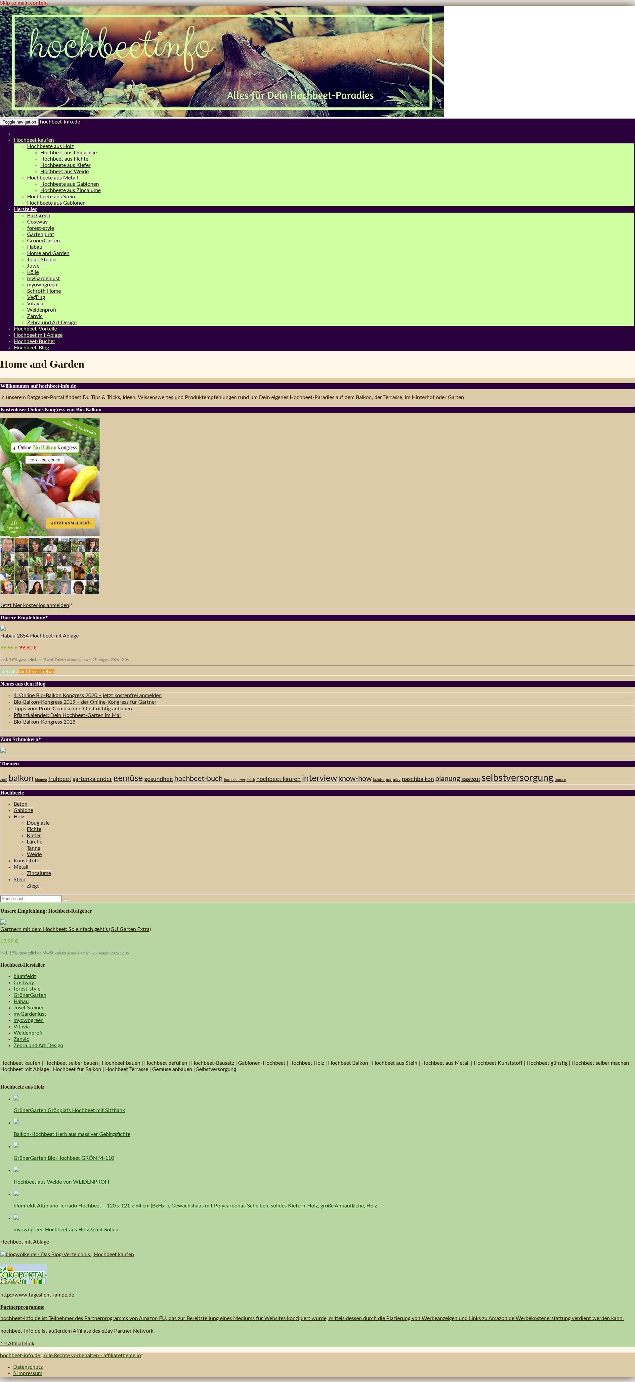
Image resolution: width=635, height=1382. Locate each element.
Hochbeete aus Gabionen (69, 184)
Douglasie (38, 823)
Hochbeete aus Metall (52, 177)
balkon (21, 778)
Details (8, 671)
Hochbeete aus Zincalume (70, 190)
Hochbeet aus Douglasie (68, 152)
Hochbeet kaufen (34, 140)
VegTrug (36, 297)
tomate (560, 780)
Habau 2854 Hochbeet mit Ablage (39, 636)
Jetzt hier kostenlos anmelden (34, 605)
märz (397, 780)
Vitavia (35, 303)
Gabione (23, 810)
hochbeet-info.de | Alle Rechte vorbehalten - (52, 1355)
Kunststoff (26, 860)
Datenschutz (28, 1367)
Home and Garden (48, 253)
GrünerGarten (43, 240)
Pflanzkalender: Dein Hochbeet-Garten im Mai (67, 715)
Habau (34, 247)
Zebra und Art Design (52, 322)
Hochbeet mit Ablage (38, 335)
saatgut (470, 779)
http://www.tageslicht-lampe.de (37, 1295)
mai (389, 780)
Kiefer (34, 835)
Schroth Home (44, 291)
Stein (19, 879)
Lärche (34, 842)
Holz (19, 816)
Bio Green (38, 215)
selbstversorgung (517, 778)
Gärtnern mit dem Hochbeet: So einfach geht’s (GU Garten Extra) (75, 929)
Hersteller (25, 209)
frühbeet (59, 779)
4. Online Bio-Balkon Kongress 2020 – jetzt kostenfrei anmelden (88, 695)
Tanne (33, 848)
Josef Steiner (42, 259)
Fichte (34, 829)
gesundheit (158, 779)
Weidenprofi (41, 310)
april (3, 780)
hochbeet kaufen (278, 779)
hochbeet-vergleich (239, 780)
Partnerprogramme (22, 1307)
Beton (20, 804)
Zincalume (39, 873)
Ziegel (34, 886)
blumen (41, 780)
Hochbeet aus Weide (64, 171)
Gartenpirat (40, 234)
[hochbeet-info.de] (222, 115)
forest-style (40, 228)
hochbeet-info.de (60, 122)
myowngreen (42, 284)
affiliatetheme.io (122, 1355)
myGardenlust (43, 278)
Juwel (34, 266)
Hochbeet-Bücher (34, 341)
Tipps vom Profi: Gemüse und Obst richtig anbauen (73, 708)
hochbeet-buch (198, 778)
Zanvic (35, 316)
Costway (37, 222)
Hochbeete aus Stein (51, 196)
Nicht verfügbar (36, 671)
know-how (355, 778)
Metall (21, 867)
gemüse (128, 778)
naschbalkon (418, 779)
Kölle (33, 272)
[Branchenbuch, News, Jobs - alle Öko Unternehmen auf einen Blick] (23, 1282)
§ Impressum (27, 1373)
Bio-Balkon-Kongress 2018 (44, 722)
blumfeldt (25, 976)
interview (319, 778)
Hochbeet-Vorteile (35, 329)
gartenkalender (92, 779)
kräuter (379, 780)
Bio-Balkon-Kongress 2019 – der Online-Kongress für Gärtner (85, 702)
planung (447, 778)
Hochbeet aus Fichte (64, 159)
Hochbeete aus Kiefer (65, 165)
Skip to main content (24, 3)
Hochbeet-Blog (31, 347)
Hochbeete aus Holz (50, 146)
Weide (34, 854)
